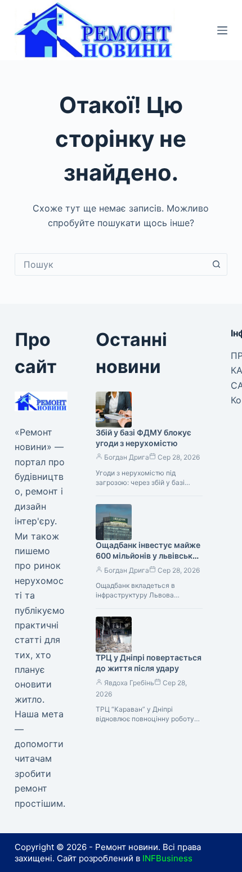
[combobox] (110, 264)
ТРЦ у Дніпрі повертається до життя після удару (148, 663)
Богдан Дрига (126, 457)
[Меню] (222, 30)
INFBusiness (167, 858)
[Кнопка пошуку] (216, 264)
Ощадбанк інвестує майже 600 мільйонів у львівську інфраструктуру (148, 555)
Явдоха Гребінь (129, 682)
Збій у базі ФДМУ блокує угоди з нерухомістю (143, 438)
